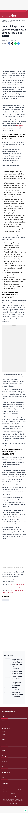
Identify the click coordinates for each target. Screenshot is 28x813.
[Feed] (15, 796)
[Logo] (9, 15)
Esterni (3, 731)
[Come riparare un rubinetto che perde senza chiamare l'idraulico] (7, 685)
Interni (3, 734)
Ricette (3, 720)
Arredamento (6, 728)
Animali (4, 739)
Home (3, 20)
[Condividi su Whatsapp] (15, 43)
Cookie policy (14, 789)
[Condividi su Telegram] (18, 43)
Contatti (5, 791)
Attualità (4, 745)
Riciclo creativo (5, 723)
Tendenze (5, 783)
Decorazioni (5, 599)
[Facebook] (1, 11)
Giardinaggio (6, 767)
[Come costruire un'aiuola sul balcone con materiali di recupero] (7, 696)
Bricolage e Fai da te (7, 23)
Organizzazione (6, 772)
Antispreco (5, 717)
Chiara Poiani (5, 40)
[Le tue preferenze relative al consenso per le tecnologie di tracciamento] (25, 810)
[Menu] (24, 15)
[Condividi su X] (12, 43)
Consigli (4, 756)
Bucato (4, 750)
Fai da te (6, 20)
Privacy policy (6, 789)
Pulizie (4, 778)
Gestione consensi (13, 792)
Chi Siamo (20, 789)
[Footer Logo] (14, 711)
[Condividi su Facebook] (9, 43)
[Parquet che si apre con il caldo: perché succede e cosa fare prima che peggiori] (7, 675)
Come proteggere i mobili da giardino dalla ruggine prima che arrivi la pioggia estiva (17, 663)
